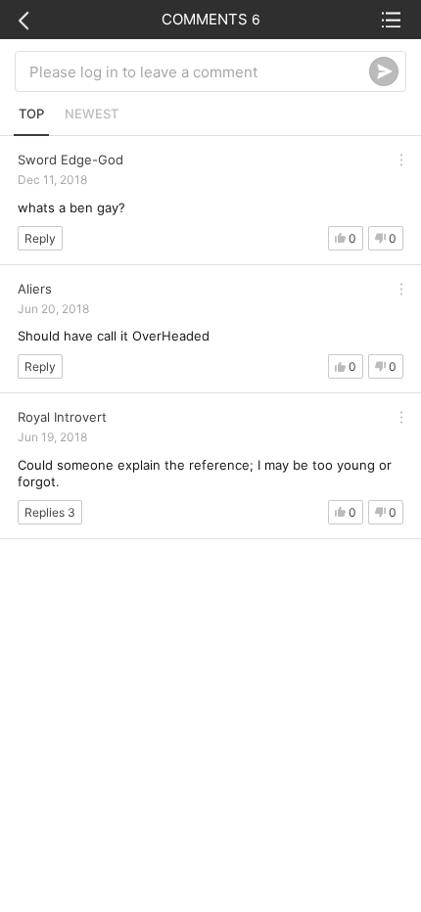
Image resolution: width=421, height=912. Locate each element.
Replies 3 (49, 512)
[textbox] (199, 71)
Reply (40, 238)
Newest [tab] (91, 113)
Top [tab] (31, 113)
